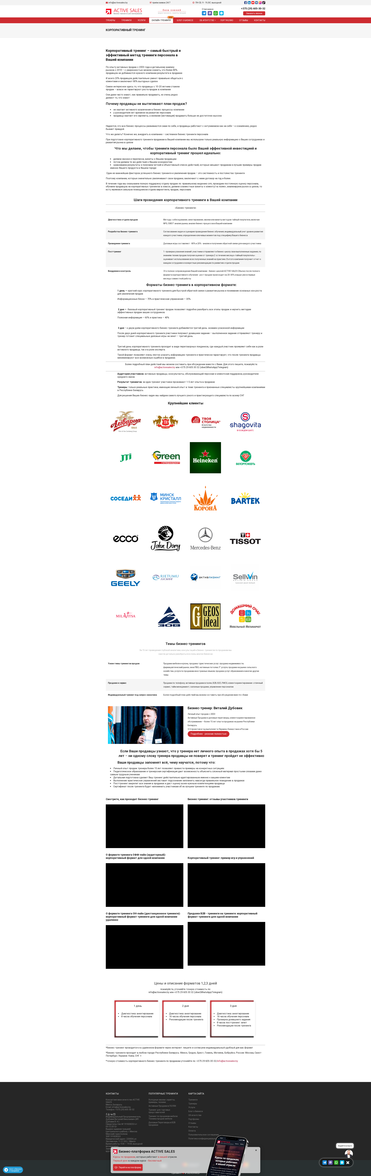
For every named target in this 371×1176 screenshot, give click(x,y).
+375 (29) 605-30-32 (253, 8)
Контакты (259, 20)
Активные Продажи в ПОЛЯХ (162, 1106)
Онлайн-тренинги (161, 20)
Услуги (141, 20)
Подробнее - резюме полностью (209, 733)
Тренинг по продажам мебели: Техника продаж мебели (163, 1117)
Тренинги (126, 20)
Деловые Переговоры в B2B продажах (162, 1123)
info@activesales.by (164, 367)
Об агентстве (207, 20)
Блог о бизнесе (185, 20)
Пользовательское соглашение (203, 1134)
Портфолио (226, 20)
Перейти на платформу (130, 1167)
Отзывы (243, 20)
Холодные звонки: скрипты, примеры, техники (162, 1101)
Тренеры (110, 20)
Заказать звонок (254, 13)
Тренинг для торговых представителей (159, 1111)
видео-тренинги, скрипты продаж (172, 13)
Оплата (192, 1131)
